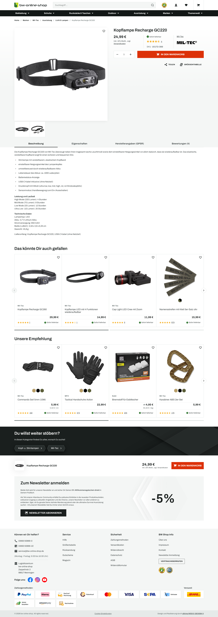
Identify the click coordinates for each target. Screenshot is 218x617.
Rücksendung (68, 550)
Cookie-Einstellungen (103, 614)
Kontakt (162, 550)
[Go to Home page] (32, 5)
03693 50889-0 (25, 541)
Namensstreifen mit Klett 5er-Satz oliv (178, 309)
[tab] (61, 330)
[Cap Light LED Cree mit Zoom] (132, 277)
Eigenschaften (79, 143)
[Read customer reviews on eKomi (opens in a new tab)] (164, 5)
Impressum (164, 545)
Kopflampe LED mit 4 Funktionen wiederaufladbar (81, 310)
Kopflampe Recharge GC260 (32, 309)
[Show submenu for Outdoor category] (118, 13)
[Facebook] (30, 579)
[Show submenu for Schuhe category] (53, 13)
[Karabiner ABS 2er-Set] (180, 367)
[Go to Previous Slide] (14, 290)
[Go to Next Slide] (203, 290)
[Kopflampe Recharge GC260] (38, 277)
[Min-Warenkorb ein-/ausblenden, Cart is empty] (198, 5)
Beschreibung (36, 143)
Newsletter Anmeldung (169, 555)
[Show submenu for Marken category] (172, 13)
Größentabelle (193, 64)
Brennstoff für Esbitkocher (125, 399)
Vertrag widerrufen (172, 561)
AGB (113, 560)
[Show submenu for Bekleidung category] (28, 13)
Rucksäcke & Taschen (79, 13)
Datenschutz (116, 555)
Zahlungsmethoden (119, 540)
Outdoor (112, 13)
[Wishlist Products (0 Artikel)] (186, 5)
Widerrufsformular (119, 565)
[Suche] (152, 5)
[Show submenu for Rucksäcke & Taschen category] (92, 13)
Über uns (163, 540)
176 (172, 413)
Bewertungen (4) (181, 143)
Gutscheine (67, 555)
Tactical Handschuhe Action (79, 399)
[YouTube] (44, 579)
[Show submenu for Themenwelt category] (201, 13)
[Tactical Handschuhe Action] (85, 367)
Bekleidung (20, 13)
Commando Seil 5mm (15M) (32, 399)
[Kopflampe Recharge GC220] (61, 74)
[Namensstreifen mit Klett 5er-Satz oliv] (180, 277)
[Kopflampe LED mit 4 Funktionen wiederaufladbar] (85, 277)
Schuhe (48, 13)
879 (172, 322)
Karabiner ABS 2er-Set (171, 399)
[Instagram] (37, 579)
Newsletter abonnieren (45, 513)
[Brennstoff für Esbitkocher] (132, 367)
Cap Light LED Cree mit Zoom (127, 309)
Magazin (66, 560)
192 (31, 413)
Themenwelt (194, 13)
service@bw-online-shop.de (31, 551)
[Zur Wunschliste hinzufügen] (104, 31)
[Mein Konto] (176, 5)
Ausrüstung (139, 13)
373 (78, 413)
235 (125, 413)
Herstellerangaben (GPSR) (129, 143)
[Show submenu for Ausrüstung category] (147, 13)
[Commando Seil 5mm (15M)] (38, 367)
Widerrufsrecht (117, 550)
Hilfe (64, 540)
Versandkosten (120, 44)
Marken (166, 13)
